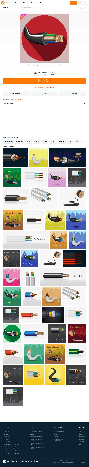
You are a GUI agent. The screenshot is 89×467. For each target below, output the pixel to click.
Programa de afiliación (36, 436)
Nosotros (55, 436)
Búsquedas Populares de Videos (37, 447)
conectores (19, 141)
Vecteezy (6, 434)
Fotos (17, 3)
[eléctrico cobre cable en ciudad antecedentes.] (38, 157)
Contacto (55, 434)
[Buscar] (79, 8)
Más (41, 3)
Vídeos (25, 3)
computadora (8, 141)
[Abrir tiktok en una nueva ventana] (31, 461)
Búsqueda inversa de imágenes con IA (10, 447)
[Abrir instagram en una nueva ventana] (23, 461)
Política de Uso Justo (78, 462)
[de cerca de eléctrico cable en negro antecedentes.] (15, 157)
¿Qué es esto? (19, 99)
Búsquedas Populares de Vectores (37, 439)
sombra (36, 141)
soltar (29, 141)
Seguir (52, 74)
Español (80, 434)
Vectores (8, 3)
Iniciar (79, 2)
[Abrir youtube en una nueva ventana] (37, 461)
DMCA (31, 434)
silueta (45, 141)
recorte (53, 141)
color (69, 141)
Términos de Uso (54, 462)
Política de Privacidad (65, 462)
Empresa (6, 439)
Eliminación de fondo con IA (12, 451)
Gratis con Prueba (44, 81)
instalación (78, 141)
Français (80, 441)
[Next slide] (82, 141)
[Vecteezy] (3, 3)
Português (81, 436)
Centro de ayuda (58, 431)
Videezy (6, 436)
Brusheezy (7, 431)
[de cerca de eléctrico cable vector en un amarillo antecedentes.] (34, 375)
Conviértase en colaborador (57, 439)
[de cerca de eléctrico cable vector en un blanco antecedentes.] (35, 177)
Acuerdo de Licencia (35, 431)
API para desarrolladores (11, 444)
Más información (8, 103)
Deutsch (80, 439)
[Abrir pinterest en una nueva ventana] (28, 461)
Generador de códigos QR (11, 453)
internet (61, 141)
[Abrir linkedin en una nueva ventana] (26, 461)
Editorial (33, 3)
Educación (7, 441)
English (80, 431)
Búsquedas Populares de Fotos (37, 443)
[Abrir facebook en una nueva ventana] (20, 461)
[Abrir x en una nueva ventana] (34, 461)
